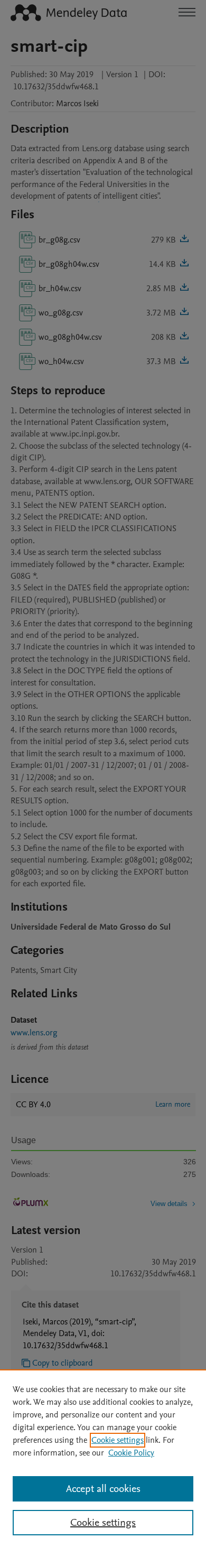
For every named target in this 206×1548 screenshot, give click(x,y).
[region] (103, 1458)
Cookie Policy (131, 1453)
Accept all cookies (103, 1489)
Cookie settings (117, 1440)
